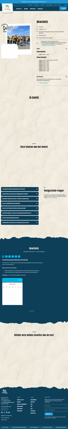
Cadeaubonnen (49, 5)
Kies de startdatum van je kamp (10, 280)
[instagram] (4, 413)
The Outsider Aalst (34, 427)
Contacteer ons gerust (52, 197)
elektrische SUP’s (35, 1)
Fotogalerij (36, 5)
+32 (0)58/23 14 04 (6, 400)
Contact (63, 8)
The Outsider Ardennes (61, 427)
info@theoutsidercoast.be (8, 402)
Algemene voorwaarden (6, 415)
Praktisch (30, 5)
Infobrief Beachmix (43, 83)
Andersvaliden (20, 406)
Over (31, 404)
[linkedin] (6, 413)
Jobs (56, 5)
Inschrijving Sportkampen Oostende (15, 260)
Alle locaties (5, 427)
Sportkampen (32, 9)
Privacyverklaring (5, 417)
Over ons (42, 5)
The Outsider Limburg (47, 427)
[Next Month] (21, 284)
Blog (60, 5)
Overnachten (40, 9)
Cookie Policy (4, 420)
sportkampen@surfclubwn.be (48, 45)
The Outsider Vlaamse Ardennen (19, 427)
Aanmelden (49, 414)
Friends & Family (20, 400)
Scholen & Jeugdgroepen (22, 404)
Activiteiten (18, 9)
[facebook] (2, 413)
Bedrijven (26, 9)
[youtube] (9, 413)
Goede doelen (33, 413)
